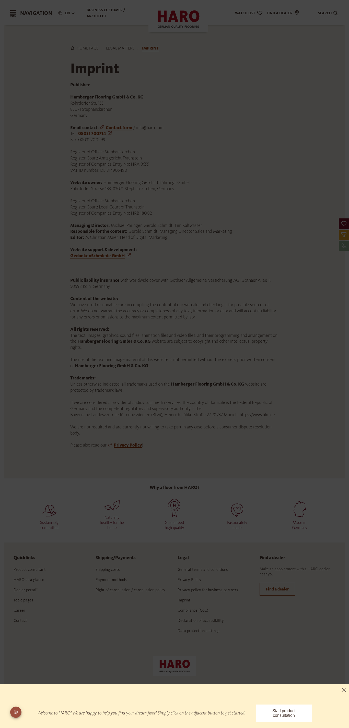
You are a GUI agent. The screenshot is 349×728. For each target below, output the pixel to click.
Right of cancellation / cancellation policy (130, 589)
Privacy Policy (128, 445)
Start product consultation (283, 713)
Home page (87, 48)
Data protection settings (198, 630)
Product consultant (30, 569)
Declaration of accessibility (201, 620)
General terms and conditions (203, 569)
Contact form (119, 127)
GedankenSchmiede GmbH (97, 255)
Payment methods (111, 579)
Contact (20, 620)
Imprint (184, 600)
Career (19, 610)
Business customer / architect (106, 13)
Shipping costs (108, 569)
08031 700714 (92, 133)
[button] (344, 223)
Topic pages (23, 600)
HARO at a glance (29, 579)
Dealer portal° (26, 589)
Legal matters (120, 48)
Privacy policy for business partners (208, 589)
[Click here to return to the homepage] (174, 666)
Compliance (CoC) (193, 610)
